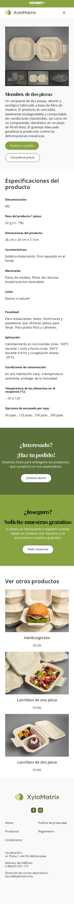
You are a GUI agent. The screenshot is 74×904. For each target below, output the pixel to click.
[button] (11, 48)
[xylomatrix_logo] (20, 12)
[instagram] (40, 810)
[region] (37, 56)
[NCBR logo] (37, 3)
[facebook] (33, 810)
